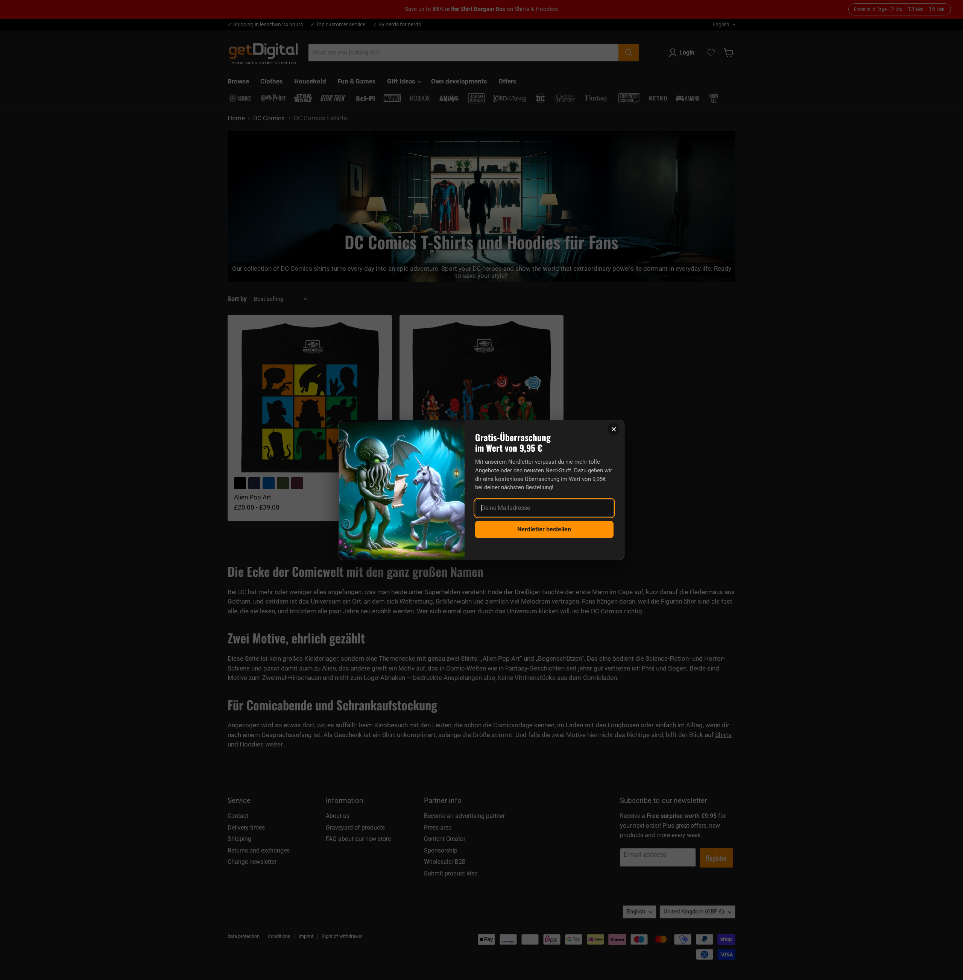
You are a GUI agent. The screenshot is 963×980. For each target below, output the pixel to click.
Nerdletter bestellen (544, 529)
